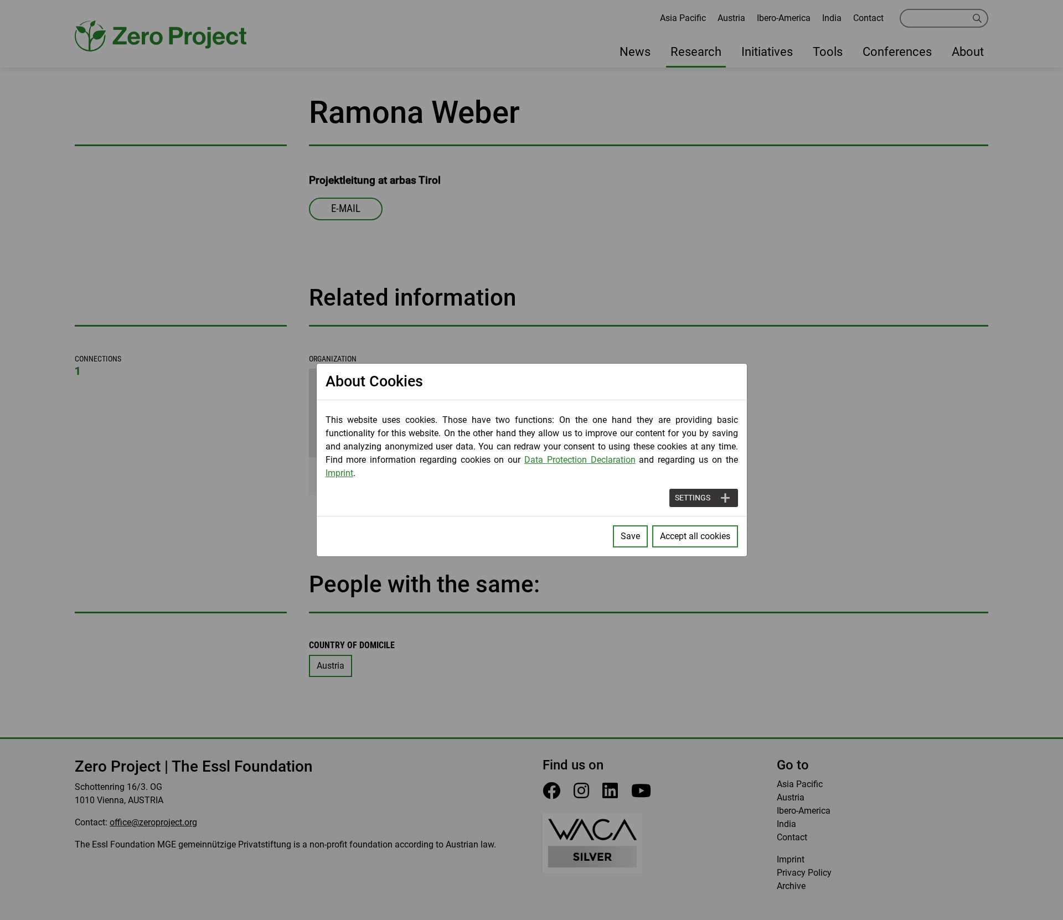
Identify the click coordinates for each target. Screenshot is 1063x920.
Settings (692, 497)
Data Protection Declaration (580, 459)
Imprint (339, 473)
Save (630, 536)
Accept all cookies (695, 536)
